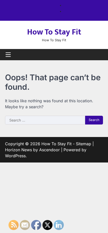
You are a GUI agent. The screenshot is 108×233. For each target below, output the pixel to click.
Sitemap (83, 143)
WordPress (15, 155)
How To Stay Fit (54, 32)
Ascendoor (49, 149)
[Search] (99, 54)
